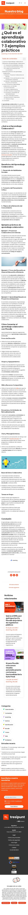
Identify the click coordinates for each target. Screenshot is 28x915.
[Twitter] (11, 575)
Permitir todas (6, 903)
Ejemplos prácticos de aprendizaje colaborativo (12, 72)
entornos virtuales (6, 155)
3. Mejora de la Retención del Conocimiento (13, 69)
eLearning (4, 54)
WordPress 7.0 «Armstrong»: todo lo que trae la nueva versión (12, 748)
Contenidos (8, 713)
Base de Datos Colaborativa (13, 97)
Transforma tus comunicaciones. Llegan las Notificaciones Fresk (13, 753)
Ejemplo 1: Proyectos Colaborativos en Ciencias (14, 75)
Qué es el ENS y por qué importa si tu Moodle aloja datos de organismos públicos (14, 620)
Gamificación (9, 725)
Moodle (15, 630)
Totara (7, 732)
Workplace (8, 740)
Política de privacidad (14, 837)
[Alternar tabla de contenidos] (23, 59)
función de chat (14, 438)
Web (6, 736)
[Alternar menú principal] (25, 3)
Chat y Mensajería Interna (12, 95)
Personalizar (22, 902)
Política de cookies (14, 845)
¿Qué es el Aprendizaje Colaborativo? (13, 61)
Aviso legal (14, 842)
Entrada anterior (14, 584)
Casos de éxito (9, 709)
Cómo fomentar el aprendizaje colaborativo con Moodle (11, 85)
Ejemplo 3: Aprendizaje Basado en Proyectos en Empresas (14, 82)
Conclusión (6, 100)
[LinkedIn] (14, 575)
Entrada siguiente (14, 587)
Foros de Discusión (9, 87)
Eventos (7, 721)
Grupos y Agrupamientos (12, 89)
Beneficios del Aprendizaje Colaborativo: (14, 63)
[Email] (16, 575)
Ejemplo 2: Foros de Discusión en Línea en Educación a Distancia (15, 78)
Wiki (17, 388)
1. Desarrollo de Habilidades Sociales (14, 65)
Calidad (14, 847)
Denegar (14, 902)
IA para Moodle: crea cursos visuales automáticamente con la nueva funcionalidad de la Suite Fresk (14, 670)
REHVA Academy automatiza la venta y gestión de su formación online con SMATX (13, 769)
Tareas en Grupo (10, 99)
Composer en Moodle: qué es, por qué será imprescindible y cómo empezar (13, 758)
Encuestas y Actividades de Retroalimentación (12, 93)
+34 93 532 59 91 (14, 850)
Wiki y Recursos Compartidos (13, 91)
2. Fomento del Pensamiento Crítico (14, 67)
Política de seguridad (14, 840)
